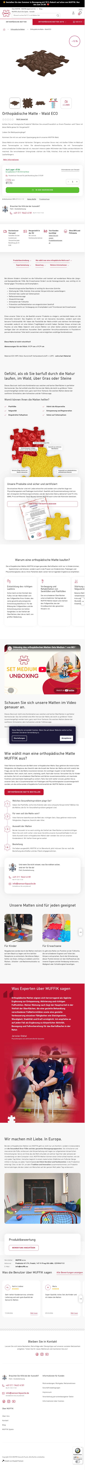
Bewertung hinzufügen (23, 1248)
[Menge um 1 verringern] (68, 182)
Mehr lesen (34, 1313)
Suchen (58, 15)
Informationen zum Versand (70, 169)
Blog (40, 9)
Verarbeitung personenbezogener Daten (57, 1397)
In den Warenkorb (44, 190)
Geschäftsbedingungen (51, 1388)
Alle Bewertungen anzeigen (70, 1272)
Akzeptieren (66, 738)
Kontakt (32, 12)
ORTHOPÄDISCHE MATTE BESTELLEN (24, 792)
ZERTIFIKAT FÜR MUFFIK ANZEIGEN (42, 504)
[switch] (77, 1461)
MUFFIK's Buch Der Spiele (20, 12)
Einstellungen (19, 738)
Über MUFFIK (16, 9)
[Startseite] (5, 29)
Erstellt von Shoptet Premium (14, 1461)
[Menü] (81, 1448)
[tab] (21, 260)
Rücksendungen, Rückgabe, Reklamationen (58, 1383)
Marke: (31, 199)
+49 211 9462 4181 (15, 1385)
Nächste (79, 22)
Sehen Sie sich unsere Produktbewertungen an (55, 239)
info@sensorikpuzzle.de (17, 1393)
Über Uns (6, 1416)
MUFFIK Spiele (8, 1429)
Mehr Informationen (11, 160)
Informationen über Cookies (53, 1401)
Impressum (47, 1392)
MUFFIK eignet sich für (28, 9)
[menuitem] (16, 22)
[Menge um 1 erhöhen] (77, 182)
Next (80, 932)
